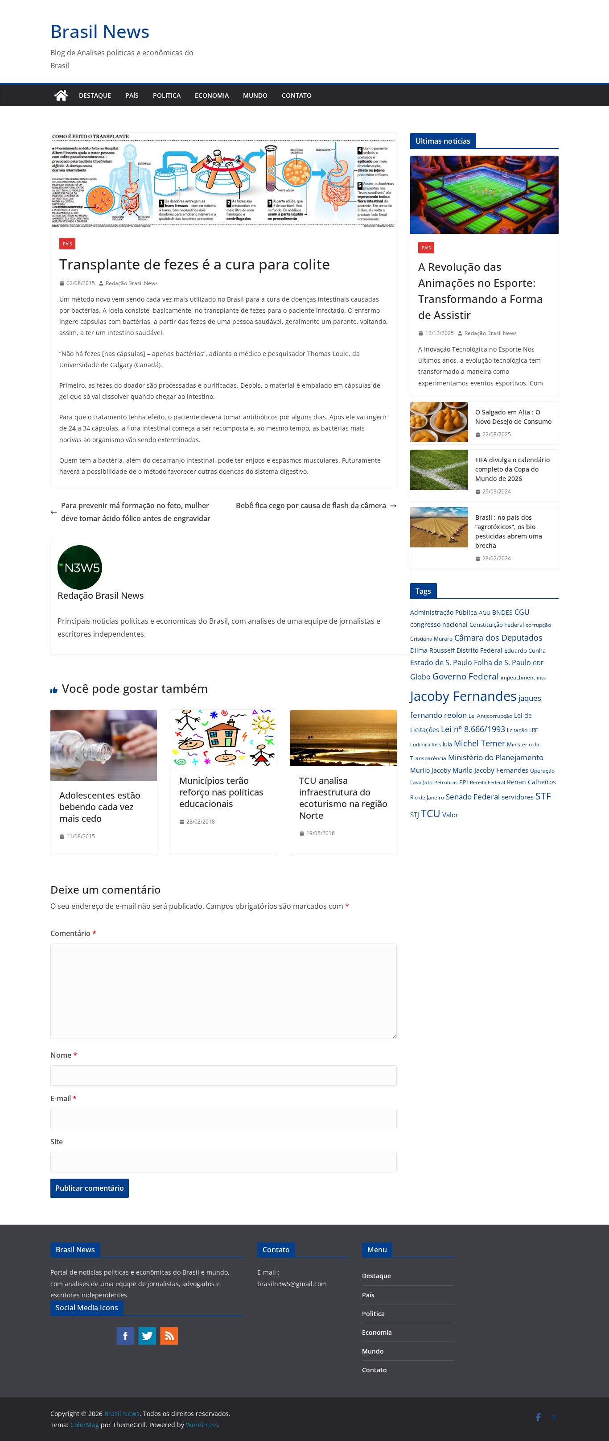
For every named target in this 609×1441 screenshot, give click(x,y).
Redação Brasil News (132, 283)
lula (447, 744)
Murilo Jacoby (430, 770)
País (132, 95)
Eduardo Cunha (525, 650)
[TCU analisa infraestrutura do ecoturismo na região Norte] (343, 716)
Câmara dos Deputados (498, 637)
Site (56, 1142)
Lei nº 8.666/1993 (473, 729)
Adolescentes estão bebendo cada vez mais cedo (99, 806)
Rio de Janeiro (427, 797)
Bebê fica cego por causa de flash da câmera (311, 505)
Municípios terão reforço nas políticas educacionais (221, 792)
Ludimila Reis (425, 744)
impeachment (518, 677)
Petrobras (445, 782)
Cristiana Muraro (431, 638)
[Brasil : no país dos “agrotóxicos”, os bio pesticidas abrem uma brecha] (439, 538)
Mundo (255, 95)
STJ (414, 814)
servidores (518, 796)
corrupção (538, 625)
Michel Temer (479, 743)
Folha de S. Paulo (502, 662)
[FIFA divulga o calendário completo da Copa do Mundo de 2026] (439, 476)
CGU (522, 612)
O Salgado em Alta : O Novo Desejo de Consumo (513, 417)
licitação (517, 730)
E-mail (63, 1098)
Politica (167, 95)
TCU (430, 813)
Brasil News (99, 31)
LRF (533, 730)
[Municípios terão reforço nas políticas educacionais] (223, 716)
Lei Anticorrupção (490, 715)
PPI (463, 782)
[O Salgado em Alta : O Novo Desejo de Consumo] (439, 423)
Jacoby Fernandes (463, 696)
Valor (450, 814)
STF (543, 796)
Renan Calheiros (531, 782)
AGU (484, 613)
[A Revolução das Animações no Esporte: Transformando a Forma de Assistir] (484, 195)
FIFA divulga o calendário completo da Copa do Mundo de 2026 (512, 469)
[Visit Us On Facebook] (125, 1330)
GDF (538, 663)
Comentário (73, 933)
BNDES (502, 612)
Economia (212, 95)
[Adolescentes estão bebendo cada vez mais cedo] (103, 716)
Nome (63, 1055)
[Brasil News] (61, 95)
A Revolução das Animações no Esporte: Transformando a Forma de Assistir (480, 290)
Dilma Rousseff (432, 650)
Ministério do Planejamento (495, 757)
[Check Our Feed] (169, 1330)
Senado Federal (473, 796)
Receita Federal (487, 782)
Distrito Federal (479, 650)
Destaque (95, 95)
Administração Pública (443, 612)
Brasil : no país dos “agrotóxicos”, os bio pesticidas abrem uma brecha (508, 531)
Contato (297, 95)
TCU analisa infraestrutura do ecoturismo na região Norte (343, 797)
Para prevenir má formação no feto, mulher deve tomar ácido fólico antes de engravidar (135, 512)
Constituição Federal (496, 625)
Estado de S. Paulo (441, 662)
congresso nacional (439, 624)
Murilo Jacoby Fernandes (490, 770)
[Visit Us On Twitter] (147, 1330)
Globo (420, 677)
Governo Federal (465, 676)
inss (541, 677)
